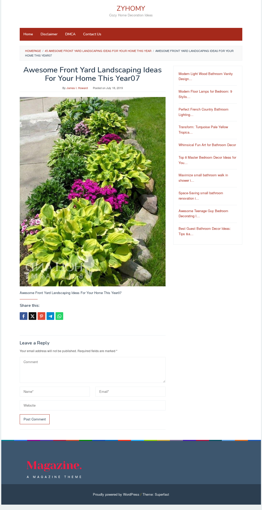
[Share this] (23, 316)
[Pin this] (41, 316)
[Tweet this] (32, 316)
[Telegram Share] (50, 316)
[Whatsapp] (59, 316)
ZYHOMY (131, 8)
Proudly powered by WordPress (116, 494)
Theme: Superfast (156, 494)
